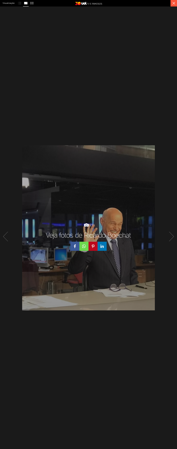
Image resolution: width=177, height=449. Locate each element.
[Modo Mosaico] (32, 2)
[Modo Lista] (20, 2)
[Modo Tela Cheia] (26, 2)
